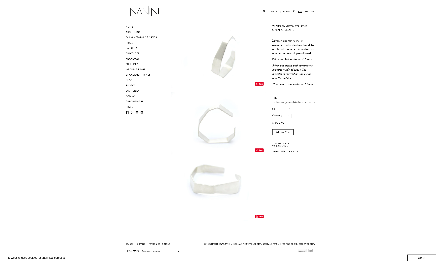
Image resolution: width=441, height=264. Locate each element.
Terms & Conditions (159, 244)
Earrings (131, 48)
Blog (129, 80)
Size (274, 109)
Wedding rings (135, 70)
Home (129, 27)
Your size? (132, 91)
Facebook (293, 152)
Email (283, 152)
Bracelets (132, 54)
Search (130, 244)
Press (129, 107)
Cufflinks (132, 64)
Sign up (273, 12)
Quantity (277, 115)
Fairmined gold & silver (141, 38)
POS (283, 244)
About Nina (133, 32)
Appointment (134, 102)
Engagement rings (138, 75)
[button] (67, 258)
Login (286, 12)
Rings (129, 43)
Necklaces (133, 59)
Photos (130, 86)
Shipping (141, 244)
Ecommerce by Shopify (303, 244)
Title (274, 98)
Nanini (285, 146)
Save (261, 83)
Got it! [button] (421, 257)
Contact (131, 96)
